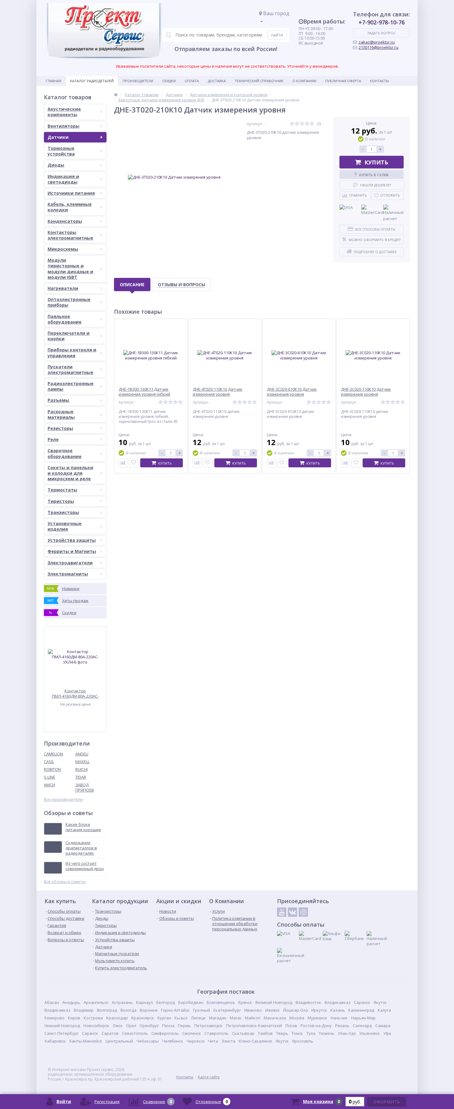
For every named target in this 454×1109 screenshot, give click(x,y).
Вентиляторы (63, 126)
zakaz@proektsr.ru (377, 42)
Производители (138, 81)
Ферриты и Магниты (72, 551)
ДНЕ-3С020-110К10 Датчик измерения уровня (366, 392)
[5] (311, 124)
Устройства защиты (72, 540)
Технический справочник (259, 81)
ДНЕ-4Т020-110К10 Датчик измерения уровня (217, 392)
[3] (302, 124)
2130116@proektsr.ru (378, 47)
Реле (53, 439)
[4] (307, 124)
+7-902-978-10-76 (382, 22)
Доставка (217, 81)
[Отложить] (133, 462)
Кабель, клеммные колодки (70, 207)
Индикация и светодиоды (63, 179)
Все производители (63, 799)
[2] (297, 124)
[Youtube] (281, 912)
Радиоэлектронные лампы (71, 386)
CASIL (49, 761)
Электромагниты (68, 574)
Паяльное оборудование (65, 319)
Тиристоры (61, 501)
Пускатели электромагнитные (70, 369)
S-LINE (49, 777)
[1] (292, 124)
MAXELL (82, 761)
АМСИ (49, 785)
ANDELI (81, 754)
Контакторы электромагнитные (70, 235)
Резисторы (60, 428)
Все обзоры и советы (65, 881)
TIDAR (80, 777)
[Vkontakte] (292, 912)
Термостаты (62, 490)
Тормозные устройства (61, 151)
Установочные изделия (65, 526)
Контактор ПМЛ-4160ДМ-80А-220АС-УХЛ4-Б (75, 693)
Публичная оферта (343, 81)
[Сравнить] (123, 462)
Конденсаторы (65, 221)
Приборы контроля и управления (72, 352)
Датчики (58, 137)
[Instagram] (303, 912)
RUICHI (81, 769)
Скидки (169, 81)
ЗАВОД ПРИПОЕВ (84, 787)
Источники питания (71, 193)
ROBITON (52, 769)
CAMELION (53, 754)
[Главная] (116, 94)
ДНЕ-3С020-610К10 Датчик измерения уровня (292, 392)
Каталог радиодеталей (92, 81)
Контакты (379, 81)
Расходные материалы (61, 414)
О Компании (304, 81)
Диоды (56, 165)
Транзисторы (63, 512)
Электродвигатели (70, 563)
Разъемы (58, 400)
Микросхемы (63, 249)
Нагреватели (63, 288)
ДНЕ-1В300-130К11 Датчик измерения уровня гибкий (144, 392)
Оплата (192, 81)
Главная (53, 81)
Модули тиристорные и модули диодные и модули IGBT (70, 268)
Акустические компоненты (64, 111)
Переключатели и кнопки (69, 336)
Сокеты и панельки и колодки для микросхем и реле (70, 473)
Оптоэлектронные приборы (69, 302)
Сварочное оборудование (65, 453)
